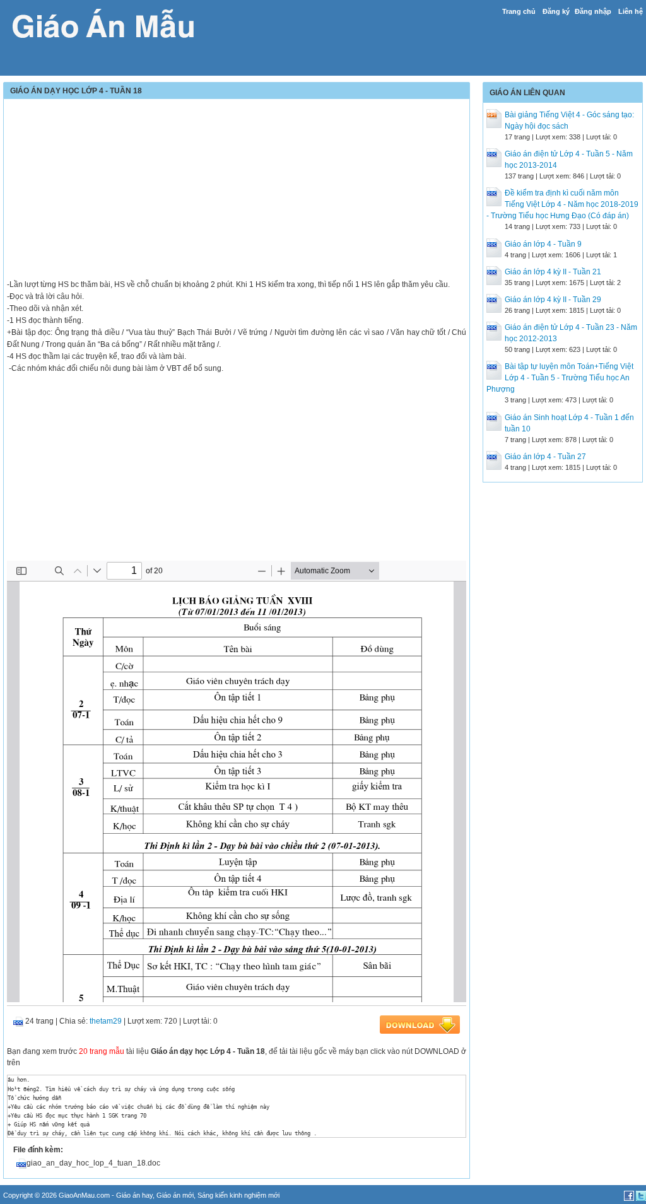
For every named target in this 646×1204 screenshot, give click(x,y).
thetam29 (106, 1021)
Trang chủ (519, 11)
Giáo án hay (134, 1195)
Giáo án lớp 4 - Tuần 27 (545, 456)
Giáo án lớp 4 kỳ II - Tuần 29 (553, 299)
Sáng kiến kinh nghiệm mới (238, 1195)
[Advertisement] (236, 190)
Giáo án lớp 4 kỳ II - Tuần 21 (553, 271)
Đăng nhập (593, 11)
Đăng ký (556, 11)
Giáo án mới (175, 1195)
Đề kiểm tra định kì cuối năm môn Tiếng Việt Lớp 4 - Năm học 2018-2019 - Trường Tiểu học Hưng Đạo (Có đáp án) (562, 204)
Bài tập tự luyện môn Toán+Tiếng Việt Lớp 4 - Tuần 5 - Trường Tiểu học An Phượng (559, 378)
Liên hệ (630, 11)
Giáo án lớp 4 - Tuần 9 (543, 244)
